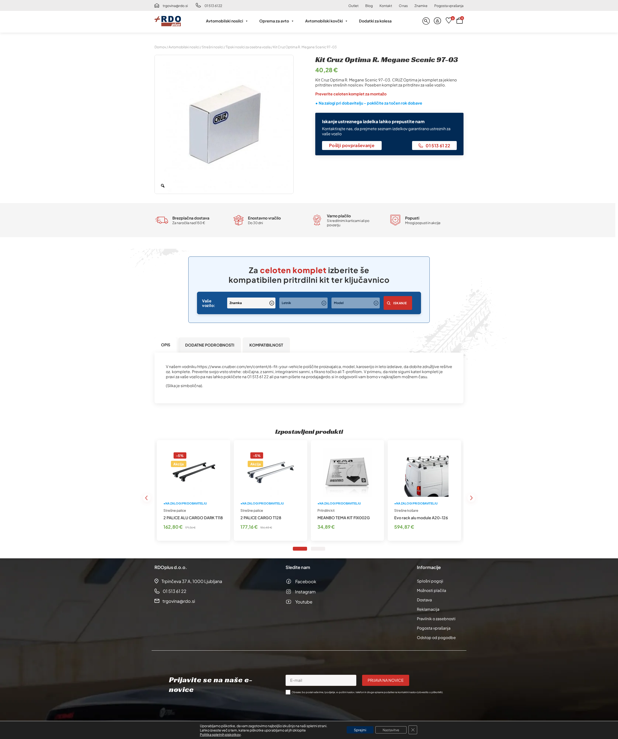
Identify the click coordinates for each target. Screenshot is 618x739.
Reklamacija (428, 609)
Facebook (305, 581)
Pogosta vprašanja (449, 5)
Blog (369, 5)
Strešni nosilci (212, 47)
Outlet (353, 5)
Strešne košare (406, 510)
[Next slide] (471, 498)
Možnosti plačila (431, 590)
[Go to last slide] (147, 498)
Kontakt (385, 5)
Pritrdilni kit (326, 510)
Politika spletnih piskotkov (220, 734)
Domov (160, 47)
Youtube (303, 601)
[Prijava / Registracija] (437, 21)
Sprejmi (360, 730)
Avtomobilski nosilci (224, 20)
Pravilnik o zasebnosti (436, 618)
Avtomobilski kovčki (324, 20)
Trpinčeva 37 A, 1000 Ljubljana (192, 581)
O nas (403, 5)
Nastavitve (391, 730)
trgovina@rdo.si (175, 5)
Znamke (421, 5)
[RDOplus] (167, 21)
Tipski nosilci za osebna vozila (248, 47)
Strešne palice (174, 510)
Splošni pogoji (430, 580)
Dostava (424, 599)
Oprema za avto (274, 20)
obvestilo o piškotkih (430, 692)
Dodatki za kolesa (375, 20)
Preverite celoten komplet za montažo (350, 93)
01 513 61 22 (213, 5)
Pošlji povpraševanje (351, 145)
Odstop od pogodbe (436, 637)
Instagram (305, 591)
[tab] (165, 345)
